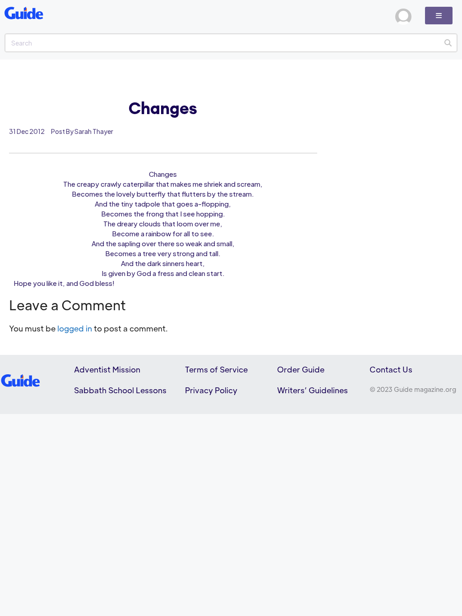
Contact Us (391, 369)
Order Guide (300, 369)
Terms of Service (216, 369)
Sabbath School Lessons (120, 390)
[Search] (448, 42)
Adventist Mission (107, 369)
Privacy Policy (211, 390)
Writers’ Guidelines (312, 390)
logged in (74, 328)
